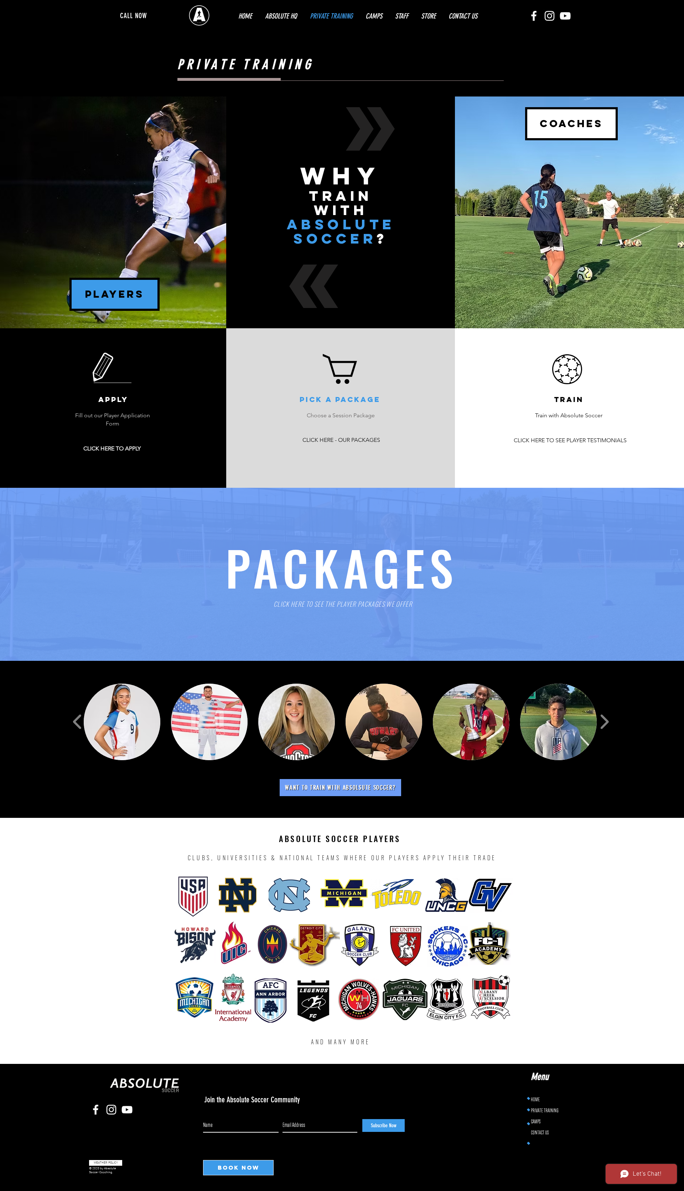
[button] (122, 722)
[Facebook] (533, 15)
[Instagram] (549, 15)
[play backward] (77, 722)
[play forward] (604, 722)
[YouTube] (565, 15)
